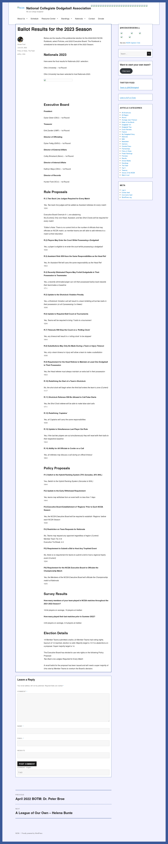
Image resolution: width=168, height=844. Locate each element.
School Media (126, 161)
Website (21, 750)
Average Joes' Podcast (129, 120)
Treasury (124, 170)
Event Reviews (127, 129)
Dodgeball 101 (126, 125)
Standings (65, 18)
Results (124, 158)
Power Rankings (127, 153)
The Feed (31, 51)
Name (20, 726)
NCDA (17, 833)
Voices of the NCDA (128, 173)
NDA (123, 139)
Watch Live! (125, 175)
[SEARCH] (149, 54)
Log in (124, 190)
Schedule (34, 18)
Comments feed (127, 195)
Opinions (125, 144)
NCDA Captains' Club (133, 43)
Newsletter (125, 141)
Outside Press (126, 146)
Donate (101, 18)
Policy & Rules (22, 51)
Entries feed (126, 192)
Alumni (124, 117)
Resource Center (48, 18)
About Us (21, 18)
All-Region (125, 115)
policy (19, 54)
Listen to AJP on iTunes (128, 98)
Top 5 (123, 168)
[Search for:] (133, 54)
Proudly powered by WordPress (32, 833)
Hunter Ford (21, 44)
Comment (22, 691)
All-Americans (126, 113)
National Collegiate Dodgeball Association (58, 8)
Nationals (79, 18)
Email (20, 738)
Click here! (126, 71)
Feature (124, 132)
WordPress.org (127, 197)
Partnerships (126, 149)
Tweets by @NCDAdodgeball (129, 87)
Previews (125, 156)
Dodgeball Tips (127, 127)
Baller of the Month (128, 122)
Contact (92, 18)
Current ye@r (24, 767)
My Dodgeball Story (128, 134)
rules (23, 54)
